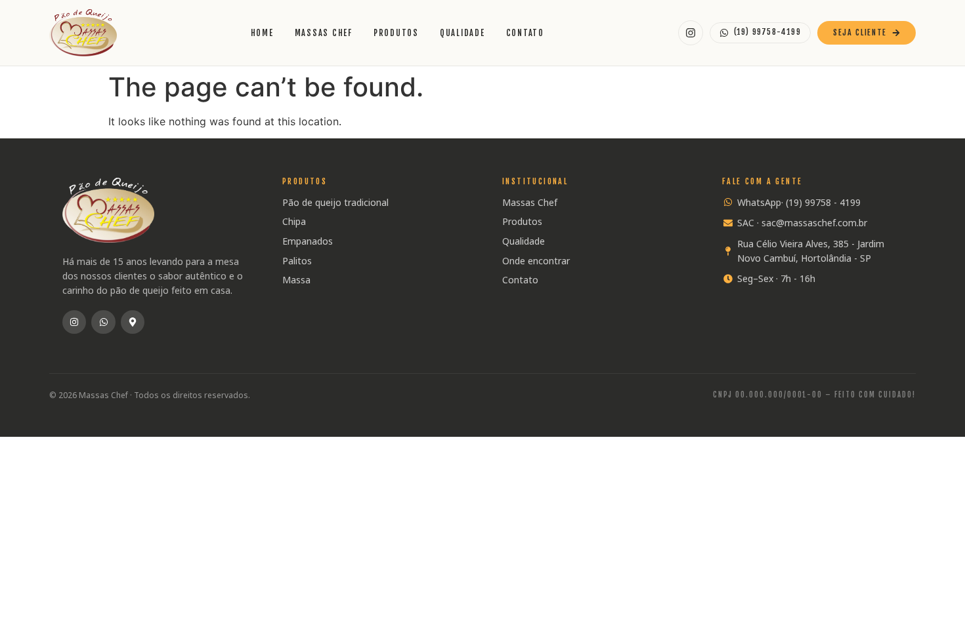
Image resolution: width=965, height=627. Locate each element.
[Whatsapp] (103, 322)
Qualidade (462, 33)
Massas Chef (324, 33)
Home (262, 33)
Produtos (396, 33)
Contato (525, 33)
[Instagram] (74, 322)
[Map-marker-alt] (132, 322)
